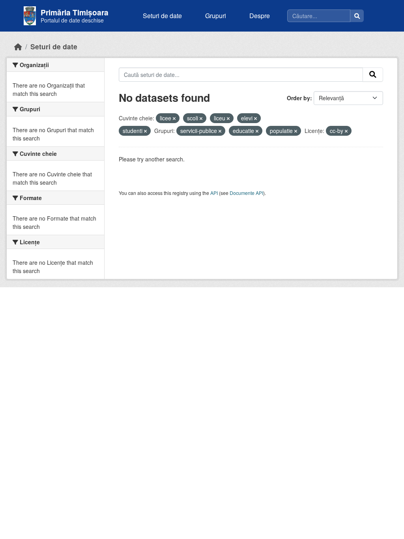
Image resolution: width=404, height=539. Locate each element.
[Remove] (174, 118)
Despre (259, 15)
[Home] (18, 46)
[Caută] (357, 15)
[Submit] (373, 74)
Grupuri (215, 15)
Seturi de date (162, 15)
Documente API (246, 192)
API (214, 192)
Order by (298, 98)
